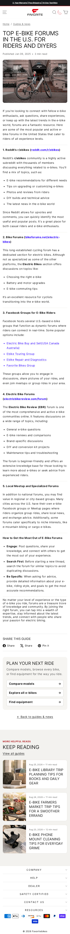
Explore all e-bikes (23, 692)
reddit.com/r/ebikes (45, 149)
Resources (34, 910)
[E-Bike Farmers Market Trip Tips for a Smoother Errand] (14, 807)
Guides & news (21, 24)
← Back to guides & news (35, 717)
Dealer (34, 886)
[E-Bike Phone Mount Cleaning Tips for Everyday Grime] (14, 839)
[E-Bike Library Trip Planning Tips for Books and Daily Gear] (14, 774)
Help (34, 877)
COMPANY (34, 869)
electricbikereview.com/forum (25, 399)
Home (6, 24)
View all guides (13, 753)
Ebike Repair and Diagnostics (26, 359)
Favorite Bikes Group (21, 365)
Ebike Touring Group (20, 354)
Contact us (34, 902)
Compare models (21, 683)
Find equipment (21, 702)
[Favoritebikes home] (35, 12)
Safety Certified (34, 894)
